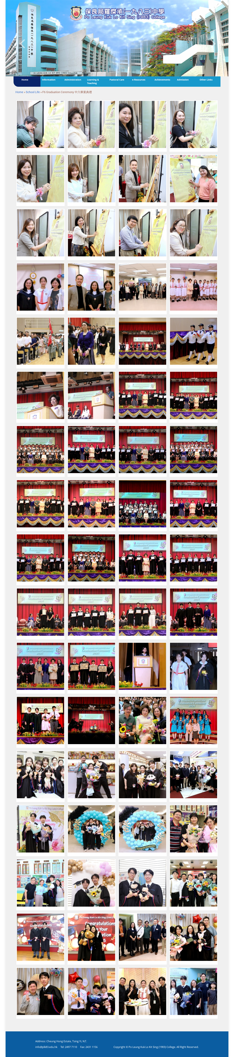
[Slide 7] (111, 72)
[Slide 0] (71, 72)
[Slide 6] (105, 72)
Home (19, 92)
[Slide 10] (128, 72)
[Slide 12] (140, 72)
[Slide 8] (117, 72)
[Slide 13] (145, 72)
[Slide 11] (134, 72)
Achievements (162, 79)
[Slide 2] (82, 72)
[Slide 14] (151, 72)
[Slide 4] (94, 72)
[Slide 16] (162, 72)
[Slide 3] (88, 72)
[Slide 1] (76, 72)
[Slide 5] (99, 72)
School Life (33, 92)
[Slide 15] (157, 72)
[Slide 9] (122, 72)
